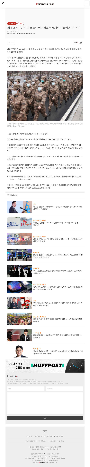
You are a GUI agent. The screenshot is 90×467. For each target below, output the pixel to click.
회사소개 (29, 436)
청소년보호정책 (30, 441)
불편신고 (61, 441)
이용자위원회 (59, 436)
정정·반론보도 (42, 441)
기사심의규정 (52, 441)
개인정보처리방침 (48, 436)
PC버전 (45, 431)
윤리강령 (37, 436)
